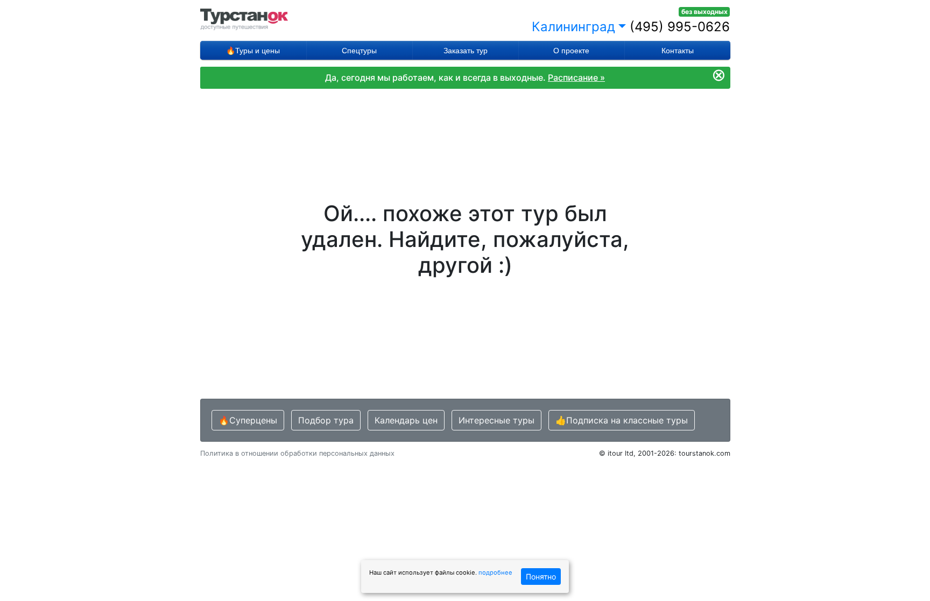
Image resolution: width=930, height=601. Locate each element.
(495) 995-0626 (680, 26)
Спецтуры (359, 50)
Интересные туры (496, 420)
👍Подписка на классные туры (621, 420)
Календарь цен (406, 420)
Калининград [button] (573, 26)
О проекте (571, 50)
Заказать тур (465, 50)
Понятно (541, 576)
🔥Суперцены (248, 420)
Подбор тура (326, 420)
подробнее (495, 572)
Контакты (677, 50)
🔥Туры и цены (253, 50)
